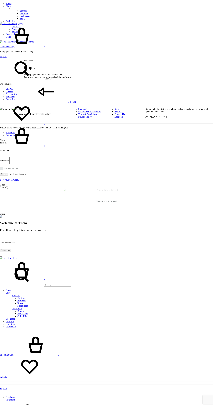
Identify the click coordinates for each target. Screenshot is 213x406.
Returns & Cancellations (89, 111)
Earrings (23, 11)
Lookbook (119, 117)
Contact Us (119, 114)
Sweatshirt (10, 99)
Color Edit (22, 316)
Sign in (3, 56)
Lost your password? (9, 180)
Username (4, 150)
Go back (71, 102)
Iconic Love (17, 24)
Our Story (10, 324)
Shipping (82, 109)
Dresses (9, 91)
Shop (8, 6)
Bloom (20, 311)
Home (8, 3)
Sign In (3, 388)
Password (4, 160)
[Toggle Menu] (1, 21)
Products (16, 295)
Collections (17, 308)
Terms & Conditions (87, 114)
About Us (118, 111)
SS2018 (9, 89)
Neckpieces (25, 16)
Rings (22, 18)
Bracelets (24, 13)
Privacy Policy (85, 117)
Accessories (11, 94)
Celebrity (10, 321)
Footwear (10, 96)
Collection (10, 21)
